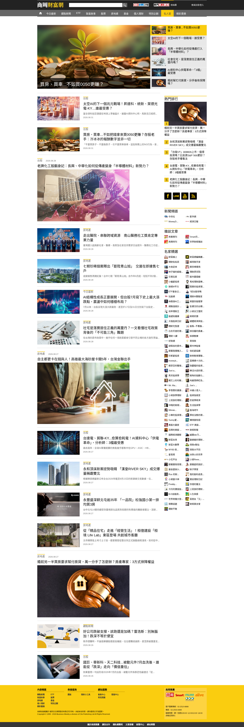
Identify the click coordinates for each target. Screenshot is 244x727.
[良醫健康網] (189, 695)
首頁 (43, 13)
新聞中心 (140, 724)
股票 (52, 697)
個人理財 (41, 703)
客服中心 (115, 694)
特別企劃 (54, 703)
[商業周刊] (170, 695)
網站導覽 (151, 724)
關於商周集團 (93, 724)
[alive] (199, 695)
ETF (52, 694)
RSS (193, 196)
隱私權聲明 (118, 724)
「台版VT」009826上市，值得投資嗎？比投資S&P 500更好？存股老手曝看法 (187, 155)
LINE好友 (176, 196)
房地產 (40, 700)
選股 (69, 694)
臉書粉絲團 (167, 196)
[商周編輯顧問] (189, 699)
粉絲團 (174, 5)
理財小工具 (85, 694)
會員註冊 (195, 5)
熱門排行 (171, 99)
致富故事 (41, 697)
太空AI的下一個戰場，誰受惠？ (71, 84)
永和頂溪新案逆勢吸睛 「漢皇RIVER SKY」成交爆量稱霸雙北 (188, 143)
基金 (52, 700)
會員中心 (101, 694)
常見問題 (101, 697)
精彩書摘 (41, 706)
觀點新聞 (41, 694)
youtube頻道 (184, 196)
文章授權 (129, 724)
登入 (202, 5)
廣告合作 (106, 724)
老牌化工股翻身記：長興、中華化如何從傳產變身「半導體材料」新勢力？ (188, 183)
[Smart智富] (180, 695)
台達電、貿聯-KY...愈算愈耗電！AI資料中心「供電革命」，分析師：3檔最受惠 (188, 169)
